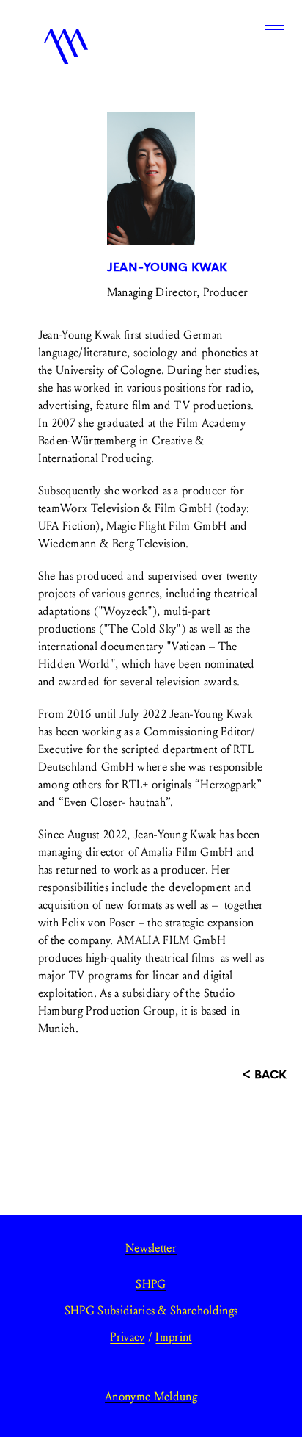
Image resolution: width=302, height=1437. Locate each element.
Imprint (173, 1337)
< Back (265, 1074)
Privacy (127, 1337)
